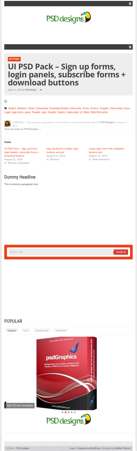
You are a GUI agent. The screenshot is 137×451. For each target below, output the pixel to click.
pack (28, 112)
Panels (36, 112)
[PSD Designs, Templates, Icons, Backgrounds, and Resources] (68, 18)
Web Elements (99, 112)
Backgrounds (42, 331)
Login (7, 112)
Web (86, 112)
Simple (52, 112)
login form (17, 112)
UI (81, 112)
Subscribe (72, 112)
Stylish (61, 112)
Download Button (59, 108)
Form (86, 108)
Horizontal (116, 108)
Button (12, 108)
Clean (31, 108)
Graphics (11, 331)
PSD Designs (31, 90)
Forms (94, 108)
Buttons (14, 59)
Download (42, 108)
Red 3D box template (20, 405)
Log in (73, 448)
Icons (126, 108)
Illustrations (61, 331)
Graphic (104, 108)
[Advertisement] (69, 33)
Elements (75, 108)
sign (43, 112)
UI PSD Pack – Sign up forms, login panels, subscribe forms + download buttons (21, 152)
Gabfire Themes (123, 448)
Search (121, 252)
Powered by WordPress (89, 448)
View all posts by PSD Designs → (22, 129)
